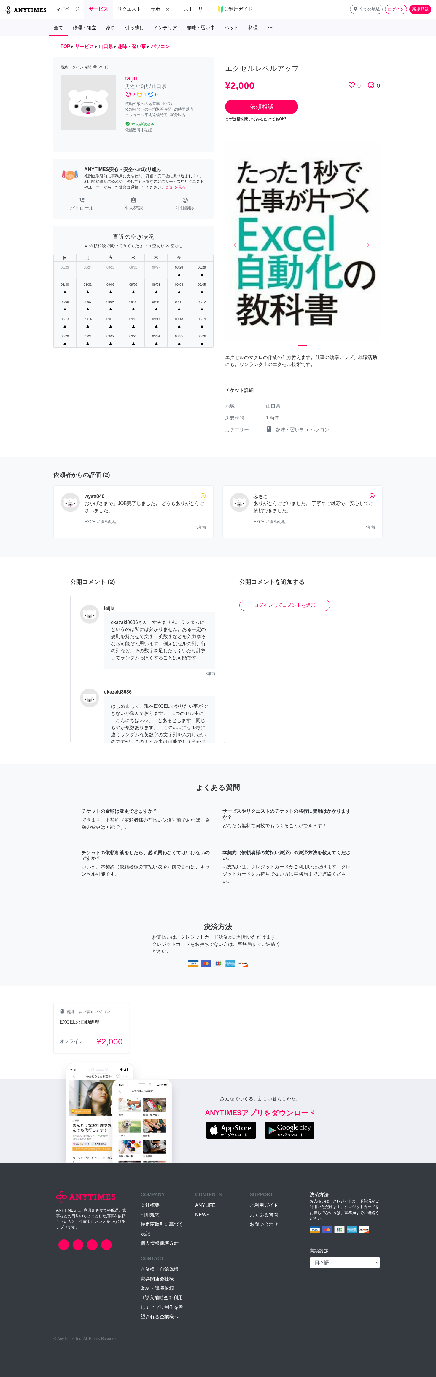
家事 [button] (110, 27)
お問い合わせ (264, 1224)
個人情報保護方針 (160, 1243)
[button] (366, 9)
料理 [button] (253, 27)
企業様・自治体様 (160, 1269)
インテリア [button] (165, 27)
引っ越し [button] (134, 27)
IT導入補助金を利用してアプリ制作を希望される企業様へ (162, 1307)
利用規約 (150, 1214)
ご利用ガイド (264, 1205)
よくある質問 (264, 1214)
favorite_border (352, 85)
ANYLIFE (205, 1205)
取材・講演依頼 (157, 1288)
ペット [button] (232, 27)
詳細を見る (176, 187)
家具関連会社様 (157, 1278)
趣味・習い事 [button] (201, 27)
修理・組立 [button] (84, 27)
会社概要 (150, 1205)
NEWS (202, 1214)
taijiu (131, 78)
